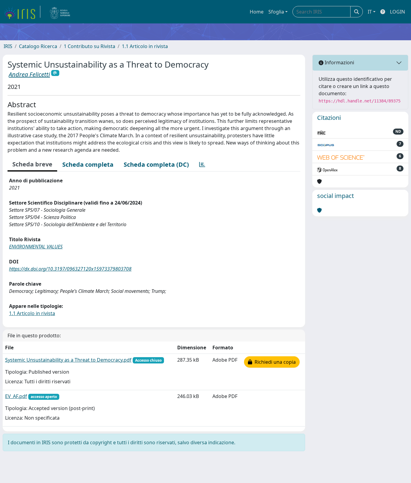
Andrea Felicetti (29, 74)
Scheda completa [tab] (87, 164)
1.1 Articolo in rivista (145, 46)
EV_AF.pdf (16, 396)
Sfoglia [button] (276, 11)
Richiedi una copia (274, 362)
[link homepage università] (60, 12)
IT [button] (370, 11)
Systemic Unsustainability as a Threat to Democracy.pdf (68, 360)
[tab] (202, 164)
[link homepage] (22, 12)
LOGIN (397, 11)
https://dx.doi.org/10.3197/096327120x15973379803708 (70, 269)
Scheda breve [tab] (32, 164)
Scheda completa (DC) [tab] (156, 164)
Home (257, 11)
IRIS (8, 46)
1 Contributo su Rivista (89, 46)
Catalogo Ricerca (38, 46)
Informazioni (338, 62)
